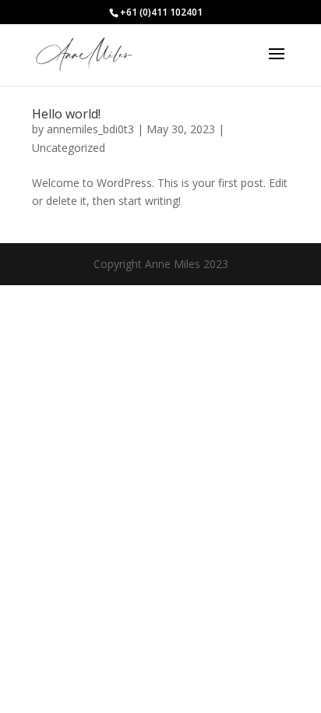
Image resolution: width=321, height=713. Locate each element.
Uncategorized (68, 147)
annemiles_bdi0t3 (90, 129)
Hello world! (66, 113)
